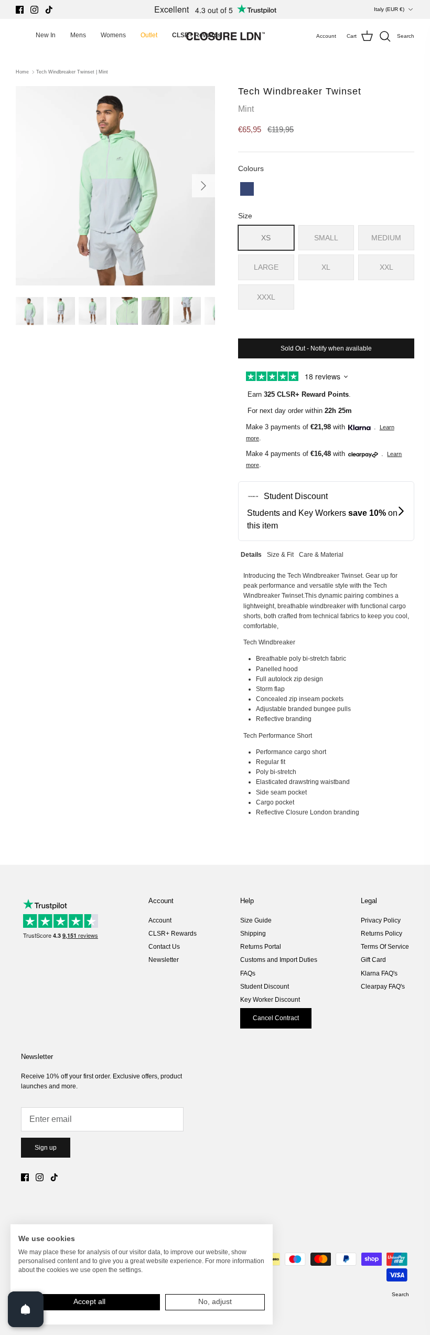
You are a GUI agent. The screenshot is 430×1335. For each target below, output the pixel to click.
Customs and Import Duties (278, 959)
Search (400, 1294)
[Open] (26, 1309)
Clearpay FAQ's (383, 986)
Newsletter (163, 959)
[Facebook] (20, 10)
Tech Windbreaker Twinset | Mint (72, 72)
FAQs (247, 973)
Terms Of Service (385, 946)
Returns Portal (260, 946)
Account (159, 920)
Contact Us (164, 946)
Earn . (299, 394)
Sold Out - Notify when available (326, 348)
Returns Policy (381, 933)
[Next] (203, 185)
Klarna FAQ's (379, 973)
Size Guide (256, 920)
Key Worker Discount (270, 999)
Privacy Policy (381, 920)
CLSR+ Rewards (172, 933)
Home (22, 72)
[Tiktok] (49, 10)
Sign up (46, 1147)
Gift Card (373, 959)
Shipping (253, 933)
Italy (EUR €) (389, 9)
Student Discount (264, 986)
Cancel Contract (276, 1018)
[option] (115, 185)
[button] (247, 189)
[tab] (251, 553)
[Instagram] (34, 10)
